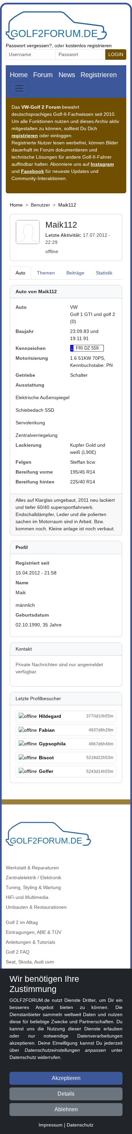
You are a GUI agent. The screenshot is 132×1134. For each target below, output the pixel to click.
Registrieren (99, 74)
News (67, 74)
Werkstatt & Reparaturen (32, 867)
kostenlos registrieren (89, 45)
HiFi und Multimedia (27, 897)
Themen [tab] (46, 273)
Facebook (32, 171)
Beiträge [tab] (75, 273)
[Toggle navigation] (19, 88)
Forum (43, 74)
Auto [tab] (20, 273)
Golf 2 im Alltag (22, 922)
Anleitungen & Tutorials (30, 942)
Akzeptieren (66, 1078)
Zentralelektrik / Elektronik (33, 877)
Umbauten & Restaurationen (36, 907)
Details (66, 1094)
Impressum (51, 1125)
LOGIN (115, 54)
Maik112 (67, 205)
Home (19, 74)
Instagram (102, 164)
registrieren (25, 135)
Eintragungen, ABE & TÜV (33, 932)
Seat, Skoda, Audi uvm (30, 961)
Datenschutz (80, 1125)
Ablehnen (66, 1109)
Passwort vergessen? (29, 45)
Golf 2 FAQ (17, 952)
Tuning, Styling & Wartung (33, 887)
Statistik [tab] (104, 273)
